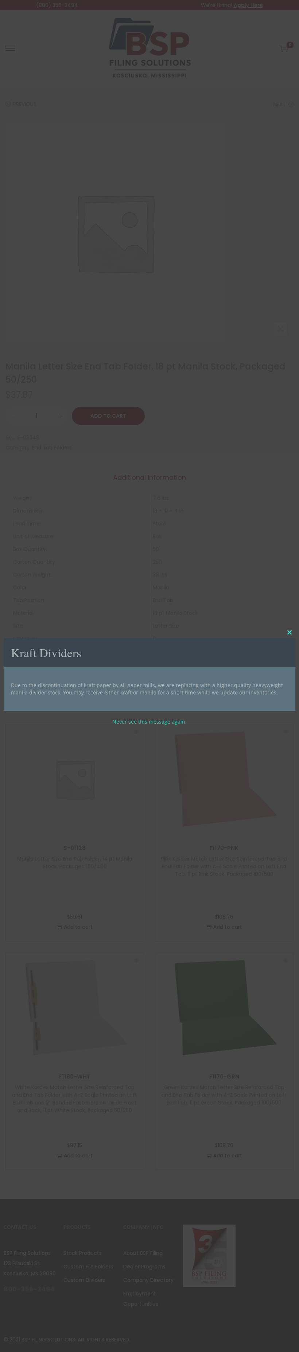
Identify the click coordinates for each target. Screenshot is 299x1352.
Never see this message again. (149, 721)
